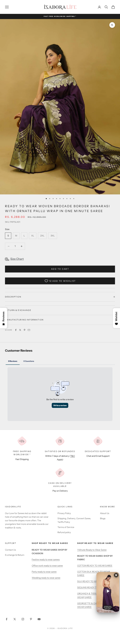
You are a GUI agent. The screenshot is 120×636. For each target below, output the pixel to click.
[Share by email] (29, 330)
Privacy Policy (64, 513)
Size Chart (17, 259)
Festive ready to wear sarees (46, 559)
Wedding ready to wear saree (46, 577)
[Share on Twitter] (20, 330)
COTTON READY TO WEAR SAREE (94, 565)
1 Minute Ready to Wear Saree (92, 549)
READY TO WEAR (91, 581)
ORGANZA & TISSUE (88, 593)
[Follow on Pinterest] (30, 619)
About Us (104, 513)
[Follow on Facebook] (6, 619)
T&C (72, 456)
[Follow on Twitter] (14, 619)
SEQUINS (82, 587)
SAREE (88, 597)
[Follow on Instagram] (22, 619)
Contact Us (10, 549)
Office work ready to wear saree (47, 565)
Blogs (102, 518)
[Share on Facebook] (16, 330)
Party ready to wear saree (44, 571)
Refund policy (64, 532)
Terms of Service (66, 527)
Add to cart (60, 269)
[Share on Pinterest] (24, 330)
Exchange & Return (14, 555)
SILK (79, 581)
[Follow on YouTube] (39, 619)
